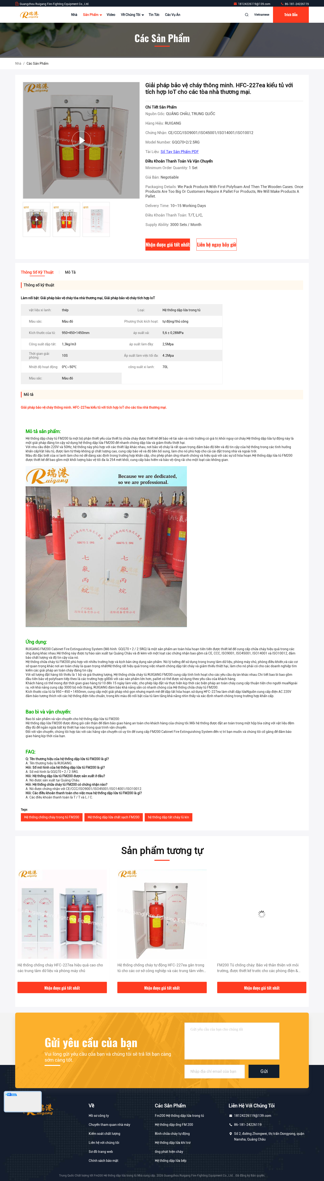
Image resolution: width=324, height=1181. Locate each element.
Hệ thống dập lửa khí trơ (172, 1143)
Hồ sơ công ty (99, 1116)
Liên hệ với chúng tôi (104, 1143)
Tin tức (154, 15)
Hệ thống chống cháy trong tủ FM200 (51, 817)
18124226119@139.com (254, 4)
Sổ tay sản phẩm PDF (180, 151)
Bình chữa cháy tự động (172, 1134)
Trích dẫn (290, 14)
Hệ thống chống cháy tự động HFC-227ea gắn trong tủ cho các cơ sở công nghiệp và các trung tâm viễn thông (61, 968)
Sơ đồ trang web (101, 1152)
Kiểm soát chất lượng (104, 1134)
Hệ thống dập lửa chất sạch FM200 (113, 817)
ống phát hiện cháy (169, 1152)
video (111, 15)
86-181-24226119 (296, 4)
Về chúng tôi (131, 15)
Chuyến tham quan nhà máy (109, 1125)
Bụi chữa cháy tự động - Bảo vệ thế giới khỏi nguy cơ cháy (261, 968)
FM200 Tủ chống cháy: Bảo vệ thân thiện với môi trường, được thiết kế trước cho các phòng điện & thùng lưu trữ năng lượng (158, 968)
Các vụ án (172, 15)
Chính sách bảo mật (103, 1161)
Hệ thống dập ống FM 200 (174, 1125)
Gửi (264, 1071)
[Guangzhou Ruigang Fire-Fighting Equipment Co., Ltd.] (30, 15)
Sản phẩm (91, 15)
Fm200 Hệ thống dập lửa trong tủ (179, 1116)
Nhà (74, 15)
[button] (23, 925)
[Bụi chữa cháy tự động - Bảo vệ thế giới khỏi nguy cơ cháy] (261, 914)
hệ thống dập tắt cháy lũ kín (168, 817)
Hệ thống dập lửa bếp (170, 1161)
